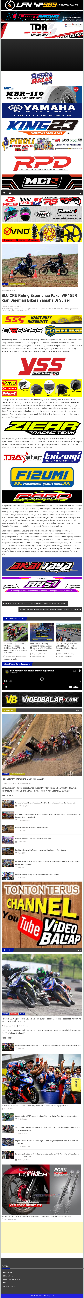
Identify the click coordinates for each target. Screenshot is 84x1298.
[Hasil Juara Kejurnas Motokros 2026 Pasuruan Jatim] (8, 840)
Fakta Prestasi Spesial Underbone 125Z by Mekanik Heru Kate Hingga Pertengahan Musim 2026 (48, 1045)
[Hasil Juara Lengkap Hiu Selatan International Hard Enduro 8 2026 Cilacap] (8, 851)
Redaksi (8, 1283)
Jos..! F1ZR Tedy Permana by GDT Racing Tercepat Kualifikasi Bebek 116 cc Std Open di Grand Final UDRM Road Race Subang (16, 648)
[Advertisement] (42, 55)
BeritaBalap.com (22, 656)
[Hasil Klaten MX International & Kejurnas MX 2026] (42, 745)
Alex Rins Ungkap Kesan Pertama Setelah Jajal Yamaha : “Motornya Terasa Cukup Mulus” (35, 603)
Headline (5, 284)
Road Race (14, 1013)
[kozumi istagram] (42, 457)
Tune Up (22, 1013)
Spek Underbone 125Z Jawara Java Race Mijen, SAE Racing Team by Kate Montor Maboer (46, 1116)
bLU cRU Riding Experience (11, 309)
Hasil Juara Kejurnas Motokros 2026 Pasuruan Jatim (33, 839)
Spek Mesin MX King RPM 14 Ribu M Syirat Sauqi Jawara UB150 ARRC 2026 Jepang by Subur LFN (35, 1106)
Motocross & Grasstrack (17, 284)
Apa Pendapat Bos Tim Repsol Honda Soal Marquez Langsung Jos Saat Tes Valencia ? (50, 609)
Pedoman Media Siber (12, 1279)
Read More (6, 795)
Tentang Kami (10, 1286)
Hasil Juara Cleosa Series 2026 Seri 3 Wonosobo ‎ (32, 827)
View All (78, 710)
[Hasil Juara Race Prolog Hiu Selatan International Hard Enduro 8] (8, 876)
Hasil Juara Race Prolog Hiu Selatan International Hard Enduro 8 (37, 875)
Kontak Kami (9, 1276)
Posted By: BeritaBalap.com (11, 306)
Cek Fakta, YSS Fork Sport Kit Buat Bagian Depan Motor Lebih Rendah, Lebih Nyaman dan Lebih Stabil (36, 1216)
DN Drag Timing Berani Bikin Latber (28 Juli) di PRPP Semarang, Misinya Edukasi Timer (66, 647)
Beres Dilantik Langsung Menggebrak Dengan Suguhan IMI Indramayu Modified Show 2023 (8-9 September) (41, 647)
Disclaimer (9, 1272)
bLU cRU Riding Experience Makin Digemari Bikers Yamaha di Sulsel (39, 309)
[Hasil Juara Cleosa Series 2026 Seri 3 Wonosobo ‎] (8, 828)
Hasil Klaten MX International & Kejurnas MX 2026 (23, 779)
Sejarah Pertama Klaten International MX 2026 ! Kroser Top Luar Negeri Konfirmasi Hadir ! (45, 803)
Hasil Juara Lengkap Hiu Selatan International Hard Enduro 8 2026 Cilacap (40, 850)
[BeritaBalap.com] (4, 192)
